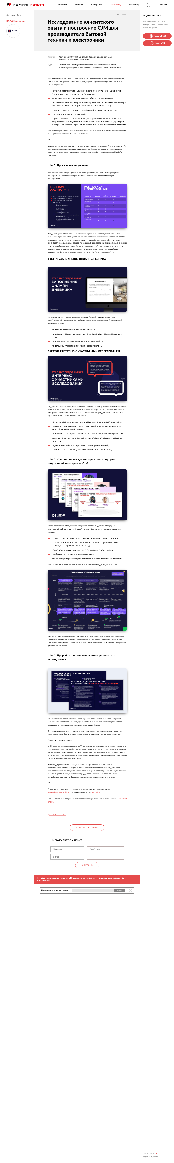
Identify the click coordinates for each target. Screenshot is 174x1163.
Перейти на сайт (57, 815)
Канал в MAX (160, 36)
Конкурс (79, 5)
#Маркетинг (52, 15)
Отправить (87, 865)
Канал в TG (160, 43)
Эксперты (163, 5)
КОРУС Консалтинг (16, 21)
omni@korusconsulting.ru (60, 792)
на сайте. (96, 792)
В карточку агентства (87, 827)
